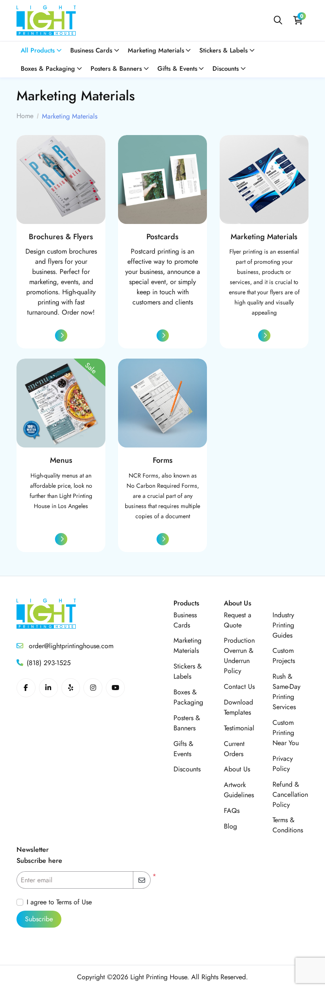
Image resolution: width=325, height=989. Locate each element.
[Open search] (278, 21)
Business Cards (185, 620)
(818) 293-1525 (49, 663)
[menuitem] (41, 50)
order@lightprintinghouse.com (70, 646)
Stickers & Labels (188, 671)
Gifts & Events (183, 749)
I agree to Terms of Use (59, 902)
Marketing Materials (187, 645)
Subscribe (39, 919)
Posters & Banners (187, 723)
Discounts (187, 769)
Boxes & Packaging (188, 697)
